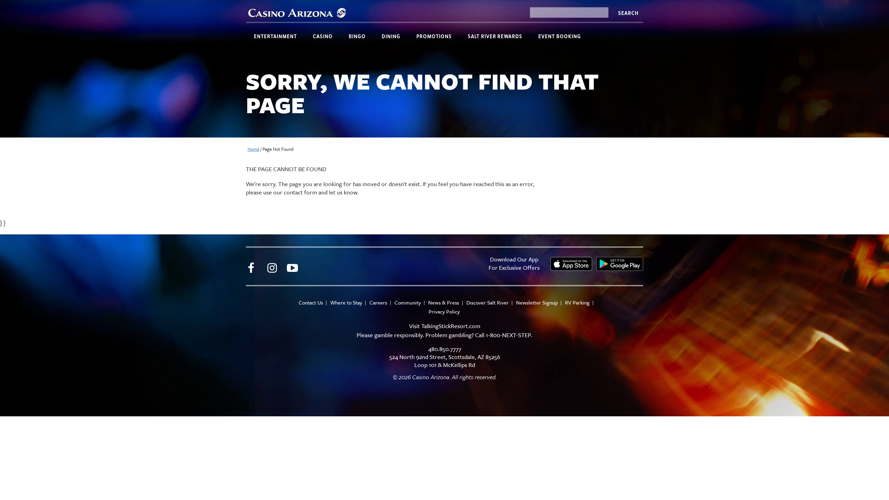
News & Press (443, 302)
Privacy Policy (444, 311)
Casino (323, 36)
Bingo (357, 36)
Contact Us (311, 302)
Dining (391, 36)
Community (407, 302)
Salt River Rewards (495, 36)
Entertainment (275, 36)
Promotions (434, 36)
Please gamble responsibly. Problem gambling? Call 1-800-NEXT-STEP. (444, 335)
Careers (378, 302)
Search (628, 13)
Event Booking (559, 36)
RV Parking (577, 302)
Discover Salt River (487, 302)
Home (253, 148)
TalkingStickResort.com (450, 326)
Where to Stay (346, 302)
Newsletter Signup (537, 302)
